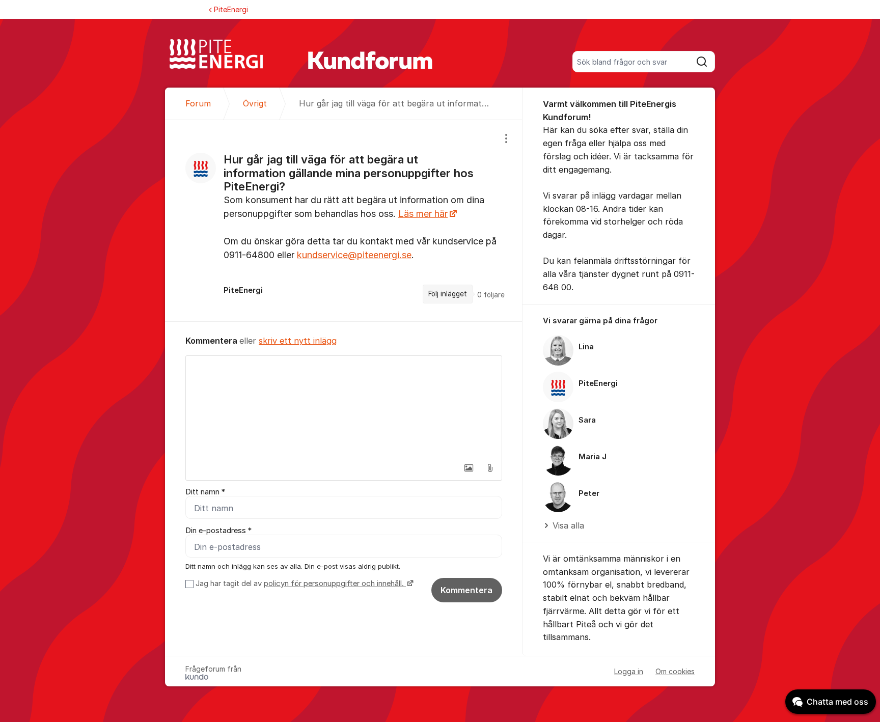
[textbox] (344, 407)
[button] (468, 468)
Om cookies (675, 671)
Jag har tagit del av (300, 583)
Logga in (628, 671)
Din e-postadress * (218, 530)
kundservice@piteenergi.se (354, 254)
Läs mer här (423, 213)
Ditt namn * (205, 491)
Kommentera (466, 590)
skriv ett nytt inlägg (298, 341)
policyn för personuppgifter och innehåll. (335, 583)
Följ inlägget (447, 294)
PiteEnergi (231, 9)
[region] (343, 220)
